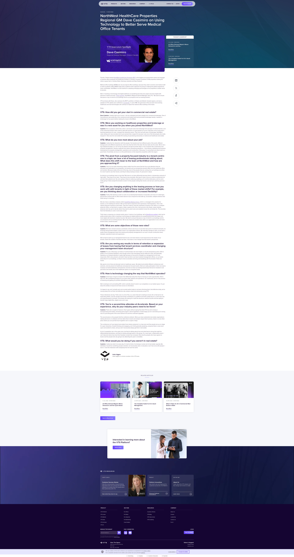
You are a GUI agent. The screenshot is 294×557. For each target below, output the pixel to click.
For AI (172, 522)
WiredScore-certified (152, 214)
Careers (172, 514)
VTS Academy (150, 519)
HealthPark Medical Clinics (131, 202)
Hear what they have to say (109, 494)
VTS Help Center (151, 517)
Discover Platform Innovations (154, 494)
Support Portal (191, 544)
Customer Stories (151, 511)
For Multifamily (127, 519)
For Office (126, 511)
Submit (119, 532)
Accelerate (126, 103)
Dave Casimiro (120, 95)
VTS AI (152, 3)
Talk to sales (187, 3)
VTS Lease (103, 514)
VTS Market (103, 517)
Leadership (173, 517)
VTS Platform (104, 511)
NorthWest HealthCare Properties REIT (125, 77)
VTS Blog (149, 514)
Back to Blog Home (108, 418)
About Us (173, 511)
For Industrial (127, 517)
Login (192, 529)
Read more (171, 49)
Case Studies (127, 522)
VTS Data (103, 519)
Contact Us (170, 3)
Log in (177, 3)
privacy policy (117, 537)
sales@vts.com (190, 546)
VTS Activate (104, 522)
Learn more (176, 494)
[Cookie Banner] (147, 553)
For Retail (126, 514)
